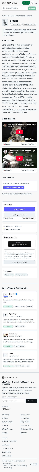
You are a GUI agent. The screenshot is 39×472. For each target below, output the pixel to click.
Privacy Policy (22, 465)
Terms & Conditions (9, 465)
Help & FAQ (25, 422)
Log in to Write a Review (14, 187)
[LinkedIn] (36, 464)
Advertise (5, 425)
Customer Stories (7, 422)
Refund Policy (7, 467)
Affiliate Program (7, 429)
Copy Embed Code (20, 262)
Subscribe (32, 401)
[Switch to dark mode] (32, 3)
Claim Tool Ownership (13, 226)
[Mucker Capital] (6, 409)
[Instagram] (33, 464)
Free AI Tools (6, 456)
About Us (5, 418)
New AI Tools (6, 452)
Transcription (20, 16)
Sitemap (24, 432)
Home (4, 16)
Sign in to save (20, 215)
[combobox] (16, 8)
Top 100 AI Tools (7, 448)
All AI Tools (5, 445)
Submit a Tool (25, 425)
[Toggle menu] (36, 3)
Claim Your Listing (27, 429)
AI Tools (11, 16)
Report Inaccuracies (13, 229)
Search (32, 8)
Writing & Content (30, 24)
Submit (26, 3)
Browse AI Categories (9, 441)
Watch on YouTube (27, 144)
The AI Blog (25, 418)
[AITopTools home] (9, 3)
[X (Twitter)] (31, 464)
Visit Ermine (18, 209)
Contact (4, 432)
